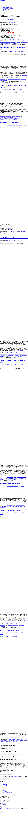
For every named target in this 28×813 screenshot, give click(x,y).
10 (0, 801)
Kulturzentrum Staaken (15, 77)
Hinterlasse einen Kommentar (10, 43)
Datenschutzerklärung (15, 776)
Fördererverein (20, 39)
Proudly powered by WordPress (6, 808)
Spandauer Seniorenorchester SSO (15, 355)
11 (1, 801)
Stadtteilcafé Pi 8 (23, 740)
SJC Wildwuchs (22, 478)
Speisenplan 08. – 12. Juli (6, 27)
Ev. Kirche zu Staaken (11, 39)
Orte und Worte (6, 9)
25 (2, 804)
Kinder (21, 114)
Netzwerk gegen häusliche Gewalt (7, 506)
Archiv (4, 790)
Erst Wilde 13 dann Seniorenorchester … (14, 238)
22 (7, 803)
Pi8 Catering (13, 42)
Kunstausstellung (3, 355)
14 (5, 801)
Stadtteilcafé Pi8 (24, 42)
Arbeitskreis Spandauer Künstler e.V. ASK (17, 354)
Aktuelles (5, 5)
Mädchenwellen (12, 232)
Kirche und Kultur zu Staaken (13, 740)
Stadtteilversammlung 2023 (14, 118)
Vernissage (2, 43)
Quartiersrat (17, 116)
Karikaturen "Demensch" (5, 42)
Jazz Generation (11, 625)
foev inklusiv (22, 40)
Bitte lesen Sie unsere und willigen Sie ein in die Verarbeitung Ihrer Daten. (13, 777)
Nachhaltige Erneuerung (8, 8)
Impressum (5, 791)
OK (1, 812)
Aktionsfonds (3, 117)
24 (0, 804)
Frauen (8, 505)
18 (2, 803)
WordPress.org (6, 788)
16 (8, 801)
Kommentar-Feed (6, 786)
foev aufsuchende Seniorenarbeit (12, 40)
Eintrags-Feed (5, 785)
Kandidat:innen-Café (4, 232)
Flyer (9, 228)
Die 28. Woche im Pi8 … (8, 20)
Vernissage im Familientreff (9, 122)
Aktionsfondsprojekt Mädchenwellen (13, 117)
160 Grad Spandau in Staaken (10, 630)
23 (8, 803)
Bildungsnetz (5, 10)
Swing (16, 625)
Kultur (1, 40)
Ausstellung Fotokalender (13, 478)
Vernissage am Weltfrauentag (10, 483)
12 (3, 801)
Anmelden (5, 784)
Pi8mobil (18, 42)
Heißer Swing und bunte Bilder (10, 510)
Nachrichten (2, 79)
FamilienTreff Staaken (11, 114)
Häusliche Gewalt (20, 505)
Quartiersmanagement (7, 7)
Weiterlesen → (25, 75)
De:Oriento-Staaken (12, 79)
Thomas (21, 22)
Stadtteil (4, 6)
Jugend (18, 114)
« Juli (1, 807)
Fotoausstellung (3, 740)
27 (4, 804)
